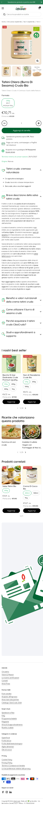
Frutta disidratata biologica (12, 744)
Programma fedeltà (9, 719)
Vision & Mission (8, 675)
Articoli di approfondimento (12, 725)
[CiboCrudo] (21, 8)
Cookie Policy (7, 760)
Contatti (5, 681)
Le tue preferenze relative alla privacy (16, 769)
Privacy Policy (7, 763)
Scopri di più (10, 152)
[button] (39, 8)
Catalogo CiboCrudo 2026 (12, 703)
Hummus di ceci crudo (9, 443)
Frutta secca (6, 741)
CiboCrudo (16, 801)
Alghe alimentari (8, 747)
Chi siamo (5, 672)
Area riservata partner (10, 700)
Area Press (6, 684)
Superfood (6, 738)
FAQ (3, 716)
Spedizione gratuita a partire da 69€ (21, 2)
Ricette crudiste (7, 728)
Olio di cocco (7, 750)
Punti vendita (6, 694)
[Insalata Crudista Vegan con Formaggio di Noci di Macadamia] (31, 432)
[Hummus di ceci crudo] (11, 432)
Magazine (5, 722)
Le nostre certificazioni (10, 678)
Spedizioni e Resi (8, 713)
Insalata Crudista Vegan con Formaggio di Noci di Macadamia (31, 445)
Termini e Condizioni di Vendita (13, 766)
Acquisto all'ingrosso (9, 697)
